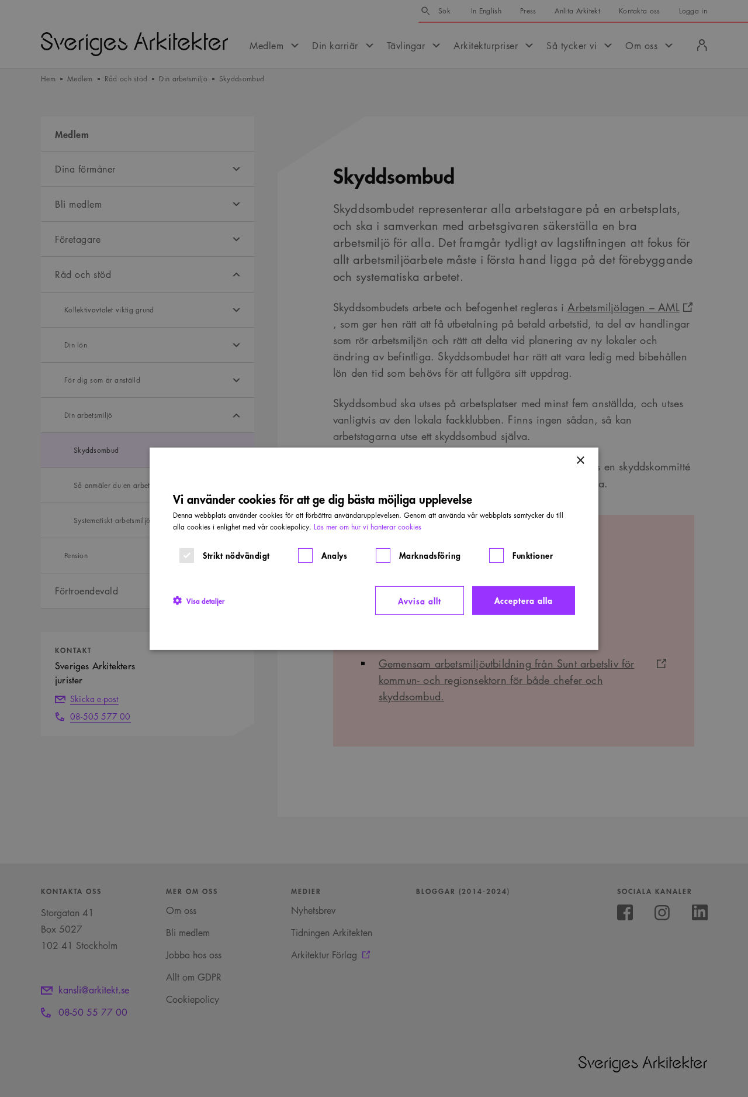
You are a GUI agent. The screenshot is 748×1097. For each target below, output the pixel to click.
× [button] (580, 460)
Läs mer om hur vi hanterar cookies (367, 526)
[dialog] (374, 548)
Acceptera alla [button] (523, 599)
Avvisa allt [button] (419, 600)
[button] (198, 600)
